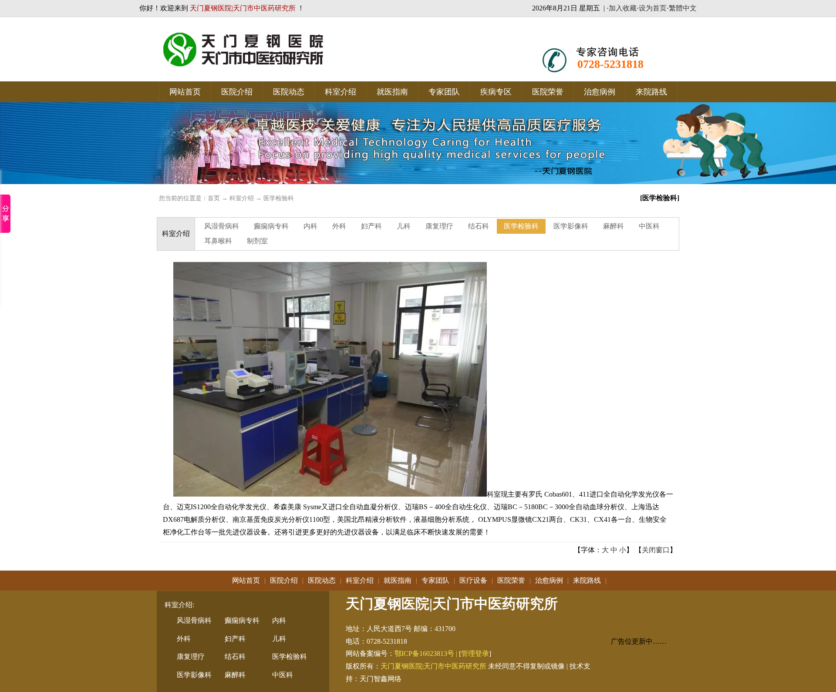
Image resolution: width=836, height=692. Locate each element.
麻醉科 (613, 226)
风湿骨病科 (221, 226)
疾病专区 (496, 91)
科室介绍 (340, 91)
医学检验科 (278, 198)
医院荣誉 (547, 91)
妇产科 (371, 226)
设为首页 (653, 8)
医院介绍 (237, 91)
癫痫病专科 (271, 226)
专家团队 (444, 91)
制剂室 (257, 241)
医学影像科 (570, 226)
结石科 (478, 226)
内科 (310, 226)
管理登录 (475, 653)
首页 (214, 198)
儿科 (404, 226)
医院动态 (288, 91)
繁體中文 (683, 8)
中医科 (649, 226)
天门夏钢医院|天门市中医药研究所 (433, 666)
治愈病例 (599, 91)
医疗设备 (473, 580)
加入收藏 (623, 8)
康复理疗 (439, 226)
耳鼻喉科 (218, 241)
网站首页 (185, 91)
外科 (339, 226)
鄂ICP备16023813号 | (426, 653)
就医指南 (392, 91)
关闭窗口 (656, 550)
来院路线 (651, 91)
